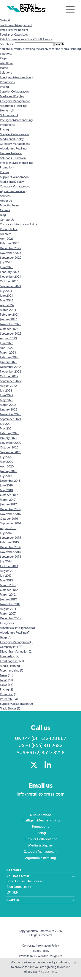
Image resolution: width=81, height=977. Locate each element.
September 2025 (10, 258)
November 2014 (10, 552)
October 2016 (9, 519)
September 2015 (10, 538)
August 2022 (8, 386)
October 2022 (9, 376)
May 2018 (6, 490)
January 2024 (8, 319)
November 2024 (10, 276)
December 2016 (10, 509)
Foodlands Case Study (14, 34)
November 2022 (10, 371)
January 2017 (8, 504)
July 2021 (6, 424)
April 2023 (7, 348)
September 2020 (10, 452)
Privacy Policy (8, 229)
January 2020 (8, 471)
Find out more (47, 972)
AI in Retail (6, 63)
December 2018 (10, 481)
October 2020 (9, 447)
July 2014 (6, 561)
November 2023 (10, 324)
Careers (5, 210)
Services (5, 196)
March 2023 (8, 352)
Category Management (15, 101)
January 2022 (8, 409)
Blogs (3, 637)
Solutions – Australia (13, 158)
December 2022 (10, 367)
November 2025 (10, 253)
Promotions (7, 82)
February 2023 (9, 357)
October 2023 (9, 329)
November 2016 (10, 514)
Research (6, 699)
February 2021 (9, 433)
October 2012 (9, 590)
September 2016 (10, 523)
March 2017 (8, 500)
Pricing (4, 87)
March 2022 (8, 405)
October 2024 (9, 281)
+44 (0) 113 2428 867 (44, 738)
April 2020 (7, 466)
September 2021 (10, 419)
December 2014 (10, 547)
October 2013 (9, 566)
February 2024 (9, 314)
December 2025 (10, 248)
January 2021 (8, 438)
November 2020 (10, 443)
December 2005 (10, 618)
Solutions (6, 72)
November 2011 (10, 604)
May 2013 (6, 580)
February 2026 (9, 243)
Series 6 (5, 20)
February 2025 (9, 272)
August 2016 (8, 528)
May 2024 (6, 300)
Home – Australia (11, 153)
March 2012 (8, 594)
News (3, 675)
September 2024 (10, 286)
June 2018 (6, 485)
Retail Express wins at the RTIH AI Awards (26, 39)
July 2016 (6, 533)
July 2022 (6, 390)
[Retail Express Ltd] (27, 8)
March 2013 (8, 585)
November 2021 (10, 414)
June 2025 (6, 267)
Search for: (7, 44)
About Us (6, 201)
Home (4, 68)
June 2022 (6, 395)
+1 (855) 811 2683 (44, 745)
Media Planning (10, 666)
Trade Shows (8, 708)
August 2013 (8, 571)
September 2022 (10, 381)
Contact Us (7, 220)
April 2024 (7, 305)
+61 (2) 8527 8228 (45, 752)
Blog (3, 215)
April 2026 (7, 239)
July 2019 (6, 476)
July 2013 (6, 575)
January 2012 (8, 599)
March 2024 (8, 310)
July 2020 (6, 457)
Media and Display (12, 96)
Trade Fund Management (16, 25)
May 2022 (6, 400)
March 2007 (8, 613)
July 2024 (6, 291)
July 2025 (6, 262)
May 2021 (6, 428)
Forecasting (7, 656)
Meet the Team (9, 205)
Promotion (6, 694)
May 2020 (6, 462)
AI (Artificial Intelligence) (15, 628)
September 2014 (10, 557)
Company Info (9, 647)
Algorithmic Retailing (13, 106)
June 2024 (6, 295)
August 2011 (8, 609)
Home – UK (7, 110)
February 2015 (9, 542)
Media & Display (40, 845)
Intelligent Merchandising (16, 77)
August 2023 (8, 338)
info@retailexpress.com (41, 794)
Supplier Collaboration (14, 91)
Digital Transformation (14, 651)
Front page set (9, 661)
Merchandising (9, 670)
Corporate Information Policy (18, 224)
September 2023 (10, 333)
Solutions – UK (9, 115)
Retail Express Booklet (14, 30)
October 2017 (9, 495)
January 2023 (8, 362)
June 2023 (6, 343)
